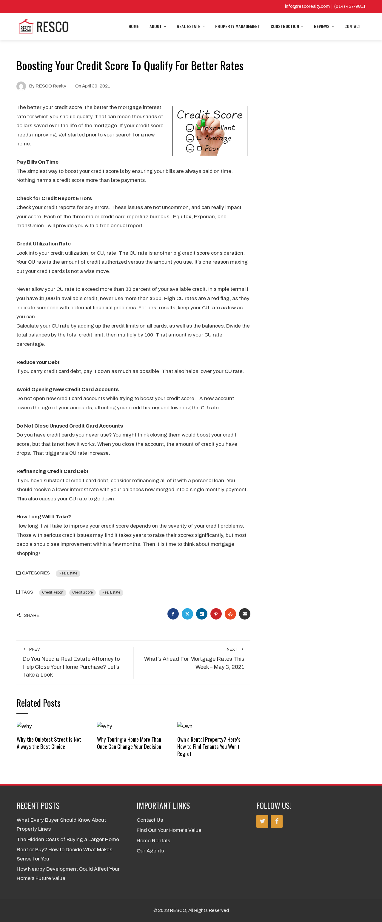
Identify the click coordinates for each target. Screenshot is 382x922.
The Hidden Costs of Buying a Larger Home (68, 839)
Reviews (321, 26)
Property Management (237, 26)
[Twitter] (262, 821)
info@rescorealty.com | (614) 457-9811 (325, 6)
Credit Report (52, 592)
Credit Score (82, 592)
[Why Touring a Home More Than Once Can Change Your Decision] (104, 726)
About (156, 26)
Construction (285, 26)
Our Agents (150, 851)
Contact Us (150, 820)
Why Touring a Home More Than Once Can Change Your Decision (129, 742)
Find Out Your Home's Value (169, 830)
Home (134, 26)
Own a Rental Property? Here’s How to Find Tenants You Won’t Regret (209, 746)
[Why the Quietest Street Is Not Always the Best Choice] (24, 726)
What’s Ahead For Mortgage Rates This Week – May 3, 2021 (194, 658)
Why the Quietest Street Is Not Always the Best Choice (49, 742)
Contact (352, 26)
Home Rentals (153, 840)
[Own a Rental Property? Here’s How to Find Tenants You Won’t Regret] (184, 726)
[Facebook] (277, 821)
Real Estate (188, 26)
